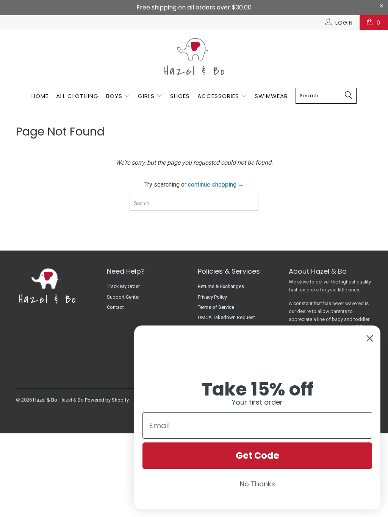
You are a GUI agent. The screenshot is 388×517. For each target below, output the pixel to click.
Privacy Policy (212, 297)
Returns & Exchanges (221, 286)
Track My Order (123, 286)
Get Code (257, 455)
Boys (114, 96)
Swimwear (271, 96)
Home (39, 96)
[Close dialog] (370, 338)
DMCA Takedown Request (226, 317)
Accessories (219, 96)
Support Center (123, 297)
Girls (146, 96)
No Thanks (257, 484)
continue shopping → (216, 184)
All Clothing (77, 96)
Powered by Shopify (107, 400)
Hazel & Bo (45, 400)
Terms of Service (216, 307)
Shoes (180, 96)
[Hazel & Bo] (194, 56)
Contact (115, 307)
